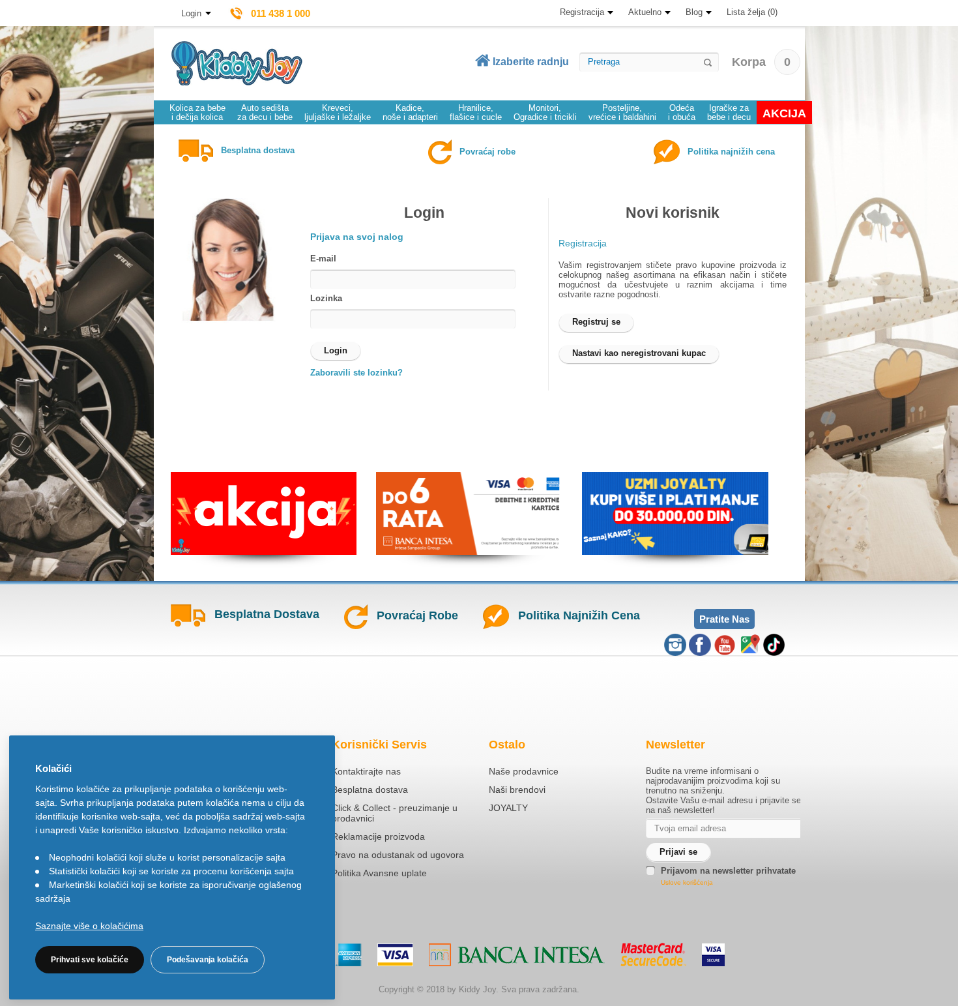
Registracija (582, 12)
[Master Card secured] (653, 954)
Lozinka (326, 298)
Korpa (761, 61)
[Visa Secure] (713, 954)
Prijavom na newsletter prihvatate (728, 871)
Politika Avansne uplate (379, 873)
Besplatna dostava (370, 789)
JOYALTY (508, 808)
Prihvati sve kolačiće (89, 959)
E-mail (323, 258)
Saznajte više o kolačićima (89, 926)
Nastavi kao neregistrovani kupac (639, 353)
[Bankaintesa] (517, 954)
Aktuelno (644, 12)
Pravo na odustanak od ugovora (398, 855)
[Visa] (395, 954)
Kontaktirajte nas (366, 771)
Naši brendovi (517, 789)
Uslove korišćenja (687, 882)
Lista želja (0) (752, 12)
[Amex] (349, 954)
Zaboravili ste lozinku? (356, 372)
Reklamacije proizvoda (378, 836)
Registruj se (596, 322)
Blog (694, 12)
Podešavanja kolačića (207, 959)
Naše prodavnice (524, 771)
